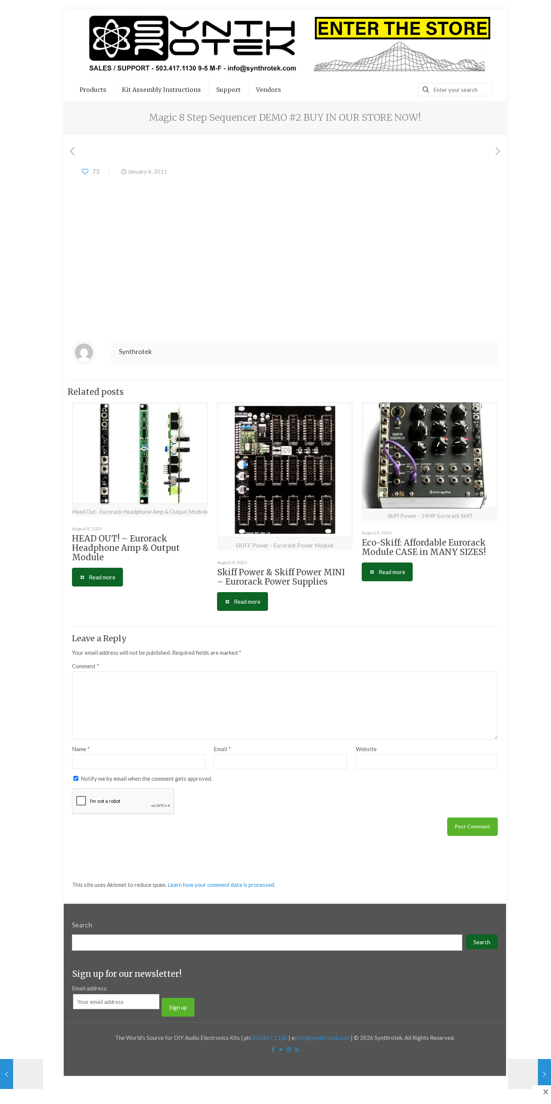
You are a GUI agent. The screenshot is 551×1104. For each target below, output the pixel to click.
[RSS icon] (296, 1049)
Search (82, 925)
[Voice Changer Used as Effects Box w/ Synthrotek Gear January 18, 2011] (529, 1074)
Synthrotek (135, 351)
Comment (85, 666)
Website (366, 749)
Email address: (90, 988)
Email (222, 749)
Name (81, 749)
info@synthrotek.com (323, 1037)
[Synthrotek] (285, 43)
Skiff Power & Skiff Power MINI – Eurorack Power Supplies (281, 577)
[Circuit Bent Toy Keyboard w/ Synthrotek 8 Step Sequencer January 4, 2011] (21, 1074)
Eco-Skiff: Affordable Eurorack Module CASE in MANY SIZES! (424, 547)
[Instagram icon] (289, 1049)
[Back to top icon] (515, 1088)
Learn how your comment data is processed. (221, 884)
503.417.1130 (269, 1037)
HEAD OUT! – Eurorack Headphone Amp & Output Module (126, 547)
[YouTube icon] (281, 1049)
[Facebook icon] (273, 1049)
